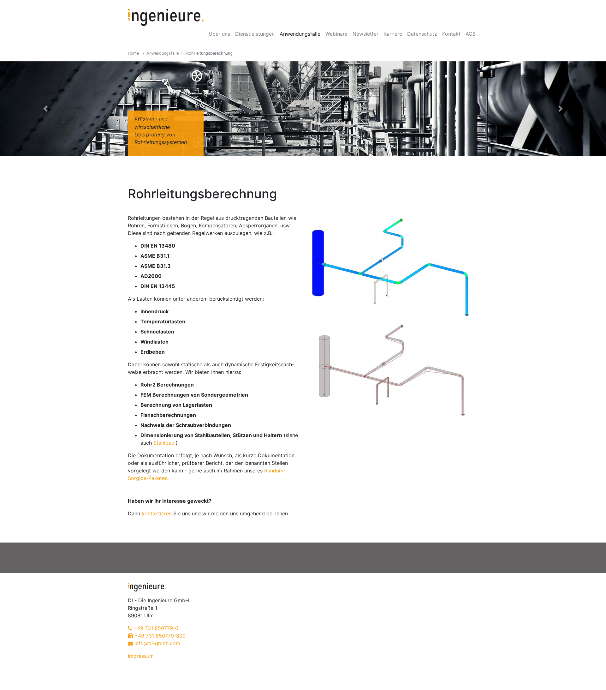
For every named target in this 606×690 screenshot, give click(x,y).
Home (133, 53)
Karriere (392, 34)
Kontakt (451, 34)
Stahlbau (163, 443)
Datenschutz (422, 34)
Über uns (219, 34)
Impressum (141, 656)
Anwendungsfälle (300, 34)
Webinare (336, 34)
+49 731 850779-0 (156, 628)
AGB (471, 34)
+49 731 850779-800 (160, 636)
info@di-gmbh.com (157, 643)
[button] (45, 108)
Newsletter (365, 34)
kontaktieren (157, 513)
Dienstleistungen (255, 34)
